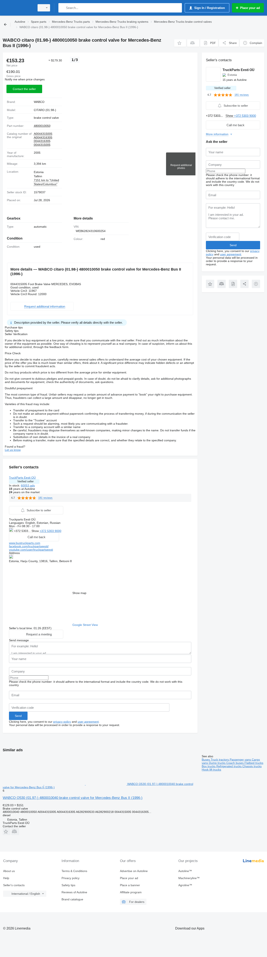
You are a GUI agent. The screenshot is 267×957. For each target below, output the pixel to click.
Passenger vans (241, 759)
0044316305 (42, 141)
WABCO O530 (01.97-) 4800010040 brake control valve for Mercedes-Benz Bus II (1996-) (72, 798)
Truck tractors (220, 759)
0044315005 (42, 144)
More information (217, 134)
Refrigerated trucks (229, 766)
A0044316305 (43, 137)
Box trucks (209, 766)
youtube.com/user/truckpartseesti (31, 549)
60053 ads (28, 485)
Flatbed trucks (253, 763)
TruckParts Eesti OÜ (22, 477)
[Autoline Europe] (17, 8)
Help (6, 878)
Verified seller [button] (25, 481)
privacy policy (62, 721)
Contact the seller (24, 89)
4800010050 (42, 125)
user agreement (88, 721)
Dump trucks (217, 763)
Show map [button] (79, 593)
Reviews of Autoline (74, 892)
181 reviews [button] (45, 497)
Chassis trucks (252, 766)
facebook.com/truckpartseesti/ (29, 546)
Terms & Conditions (74, 871)
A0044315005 (43, 133)
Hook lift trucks (211, 769)
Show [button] (35, 531)
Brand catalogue (72, 899)
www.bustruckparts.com (24, 543)
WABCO (39, 102)
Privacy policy (70, 878)
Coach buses (235, 763)
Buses (206, 759)
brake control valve (46, 117)
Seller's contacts (14, 885)
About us (9, 871)
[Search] (62, 7)
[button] (180, 43)
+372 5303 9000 (50, 531)
